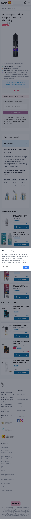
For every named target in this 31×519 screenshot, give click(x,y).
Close (25, 268)
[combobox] (5, 266)
